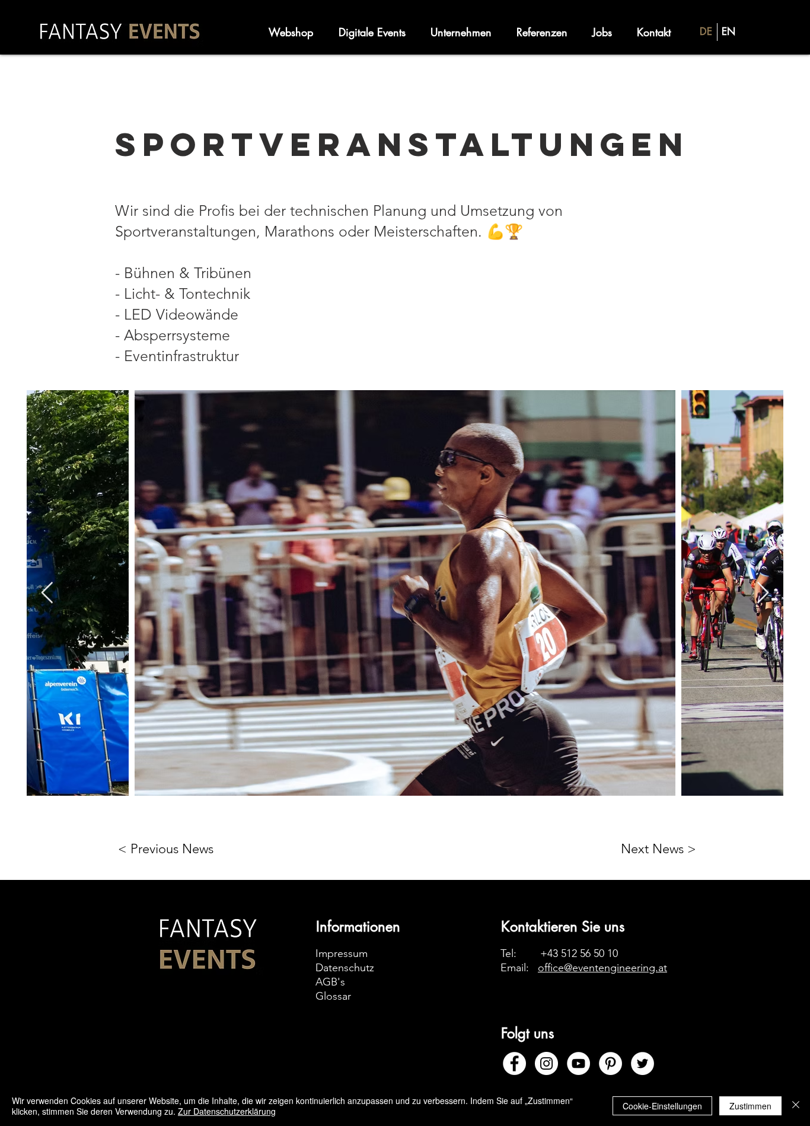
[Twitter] (642, 1063)
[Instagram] (546, 1063)
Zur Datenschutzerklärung (227, 1111)
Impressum (341, 953)
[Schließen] (796, 1106)
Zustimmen (750, 1106)
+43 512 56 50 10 (579, 953)
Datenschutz (344, 967)
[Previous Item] (47, 593)
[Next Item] (763, 593)
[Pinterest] (610, 1063)
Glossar (333, 996)
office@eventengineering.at (602, 967)
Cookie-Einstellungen (662, 1106)
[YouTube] (578, 1063)
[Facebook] (514, 1063)
